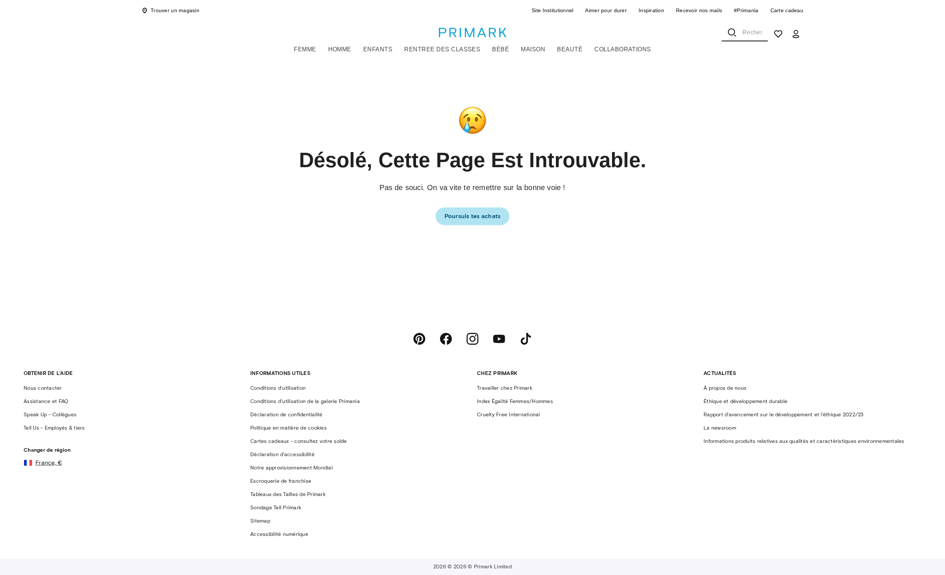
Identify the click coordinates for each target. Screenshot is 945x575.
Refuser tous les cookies (735, 552)
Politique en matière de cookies (244, 571)
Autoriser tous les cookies (860, 552)
